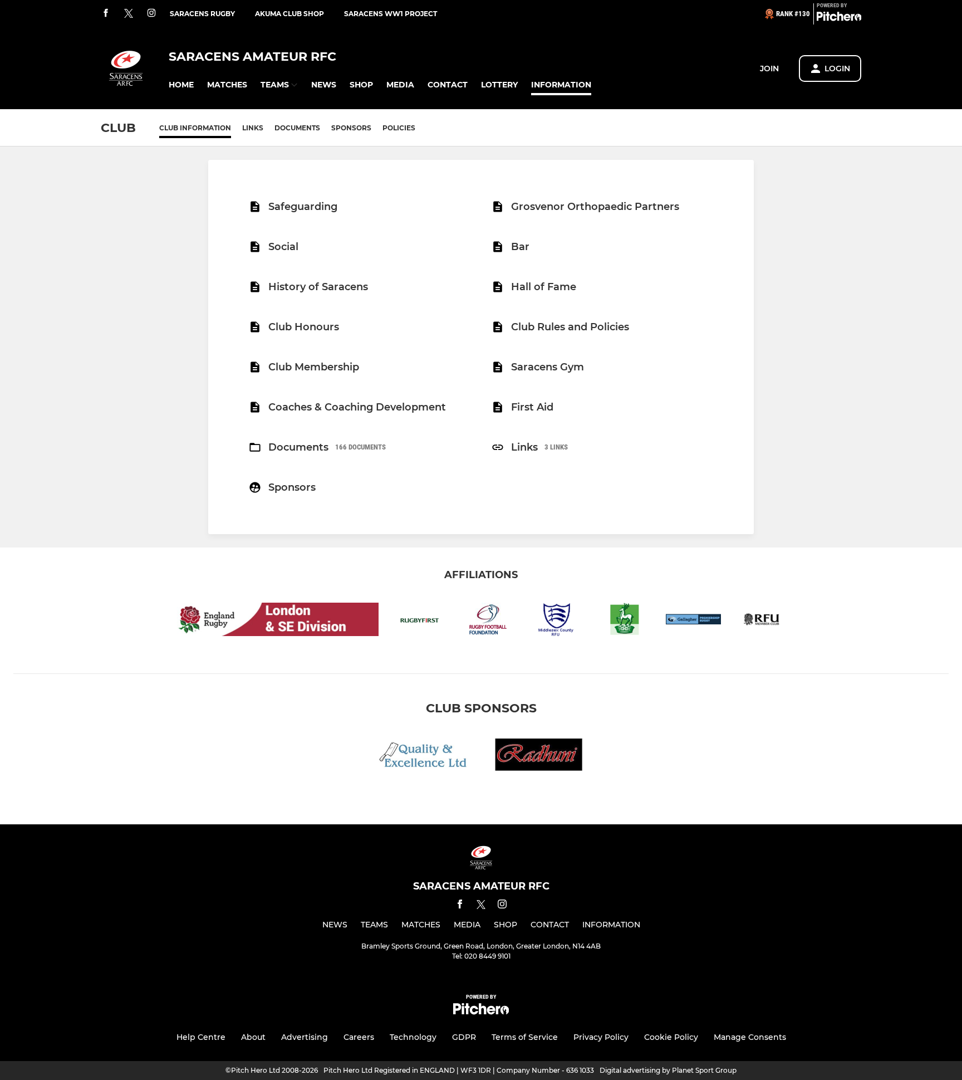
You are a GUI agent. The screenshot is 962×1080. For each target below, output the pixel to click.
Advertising (304, 1037)
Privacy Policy (601, 1037)
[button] (181, 85)
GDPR (464, 1037)
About (253, 1037)
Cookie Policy (671, 1037)
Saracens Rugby (202, 13)
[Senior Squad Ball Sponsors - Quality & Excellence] (423, 757)
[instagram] (151, 14)
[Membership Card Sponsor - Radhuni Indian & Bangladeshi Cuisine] (538, 757)
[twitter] (128, 14)
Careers (358, 1037)
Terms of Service (525, 1037)
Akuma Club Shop (289, 13)
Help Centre (200, 1037)
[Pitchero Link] (839, 18)
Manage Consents (750, 1037)
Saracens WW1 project (390, 13)
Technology (413, 1037)
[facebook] (106, 14)
